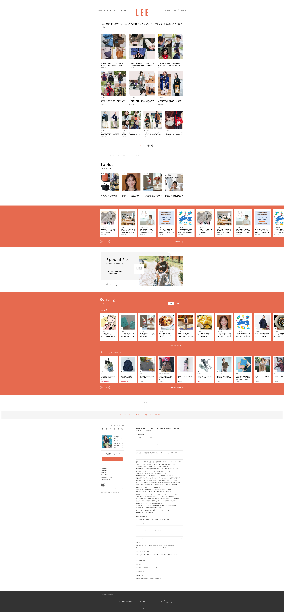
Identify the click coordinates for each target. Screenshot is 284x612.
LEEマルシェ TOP (139, 531)
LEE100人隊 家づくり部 (169, 545)
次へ (148, 145)
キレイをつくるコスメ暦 (141, 471)
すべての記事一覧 (147, 430)
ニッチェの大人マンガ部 (161, 473)
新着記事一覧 (151, 547)
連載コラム (120, 10)
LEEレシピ (106, 10)
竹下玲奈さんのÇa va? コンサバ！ (163, 489)
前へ (101, 241)
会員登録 (138, 578)
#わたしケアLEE (160, 463)
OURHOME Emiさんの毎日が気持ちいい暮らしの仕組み (147, 468)
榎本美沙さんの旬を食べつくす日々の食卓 (171, 482)
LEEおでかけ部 (158, 466)
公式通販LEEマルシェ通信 (156, 478)
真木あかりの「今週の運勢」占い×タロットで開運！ (147, 486)
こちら (117, 492)
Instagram (106, 428)
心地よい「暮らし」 (158, 545)
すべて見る (177, 241)
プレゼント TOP (139, 567)
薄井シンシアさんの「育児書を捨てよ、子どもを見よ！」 (148, 510)
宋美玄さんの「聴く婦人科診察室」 (169, 505)
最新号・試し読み (117, 443)
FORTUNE (176, 428)
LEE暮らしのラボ (166, 466)
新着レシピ (149, 445)
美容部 (162, 452)
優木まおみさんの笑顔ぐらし (142, 503)
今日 (171, 303)
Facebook (102, 428)
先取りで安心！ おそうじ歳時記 (142, 478)
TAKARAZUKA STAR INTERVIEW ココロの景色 (165, 470)
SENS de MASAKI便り (141, 498)
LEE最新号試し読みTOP (141, 438)
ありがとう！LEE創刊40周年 (173, 498)
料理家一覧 (155, 445)
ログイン (153, 578)
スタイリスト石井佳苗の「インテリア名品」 (145, 473)
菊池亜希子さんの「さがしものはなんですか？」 (164, 493)
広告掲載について (104, 467)
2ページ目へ (152, 145)
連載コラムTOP (139, 461)
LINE (122, 428)
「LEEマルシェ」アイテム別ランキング (153, 531)
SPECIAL (139, 430)
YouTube (114, 428)
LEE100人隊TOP (139, 452)
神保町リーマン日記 (174, 486)
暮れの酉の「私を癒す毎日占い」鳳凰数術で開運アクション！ (149, 507)
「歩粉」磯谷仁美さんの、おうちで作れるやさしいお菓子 (148, 496)
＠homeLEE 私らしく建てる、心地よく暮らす (145, 463)
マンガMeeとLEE (172, 500)
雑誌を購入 (116, 447)
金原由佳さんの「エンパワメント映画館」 (145, 512)
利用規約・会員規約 (104, 474)
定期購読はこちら (112, 459)
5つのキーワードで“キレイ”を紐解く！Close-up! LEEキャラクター (150, 464)
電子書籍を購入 (117, 445)
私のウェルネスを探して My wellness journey (160, 487)
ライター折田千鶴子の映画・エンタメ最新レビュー (147, 477)
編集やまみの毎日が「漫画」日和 (164, 491)
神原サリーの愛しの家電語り (142, 487)
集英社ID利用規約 (104, 470)
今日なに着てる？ (155, 452)
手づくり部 (167, 452)
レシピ (177, 303)
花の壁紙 (151, 493)
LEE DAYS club (156, 538)
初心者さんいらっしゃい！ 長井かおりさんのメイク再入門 (148, 505)
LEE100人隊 (112, 10)
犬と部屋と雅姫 (174, 484)
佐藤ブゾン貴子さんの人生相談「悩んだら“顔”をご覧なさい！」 (164, 502)
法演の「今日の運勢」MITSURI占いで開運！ (160, 484)
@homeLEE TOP (139, 545)
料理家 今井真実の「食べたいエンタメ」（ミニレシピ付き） (165, 480)
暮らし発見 (138, 454)
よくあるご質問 (104, 468)
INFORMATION (165, 519)
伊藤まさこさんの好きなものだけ (143, 502)
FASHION (139, 428)
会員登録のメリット (145, 578)
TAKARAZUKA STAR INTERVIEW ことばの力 (156, 498)
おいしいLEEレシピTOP (141, 445)
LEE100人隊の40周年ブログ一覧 (143, 556)
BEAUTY (146, 428)
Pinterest (118, 428)
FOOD (152, 428)
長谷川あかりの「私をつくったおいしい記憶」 (168, 494)
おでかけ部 (177, 452)
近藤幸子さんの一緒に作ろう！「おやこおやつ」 (146, 494)
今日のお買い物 (147, 452)
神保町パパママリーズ (164, 486)
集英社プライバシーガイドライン (107, 477)
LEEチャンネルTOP (140, 519)
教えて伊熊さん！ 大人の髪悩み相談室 (144, 480)
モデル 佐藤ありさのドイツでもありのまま (145, 475)
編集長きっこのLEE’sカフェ (142, 493)
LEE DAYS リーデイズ (170, 464)
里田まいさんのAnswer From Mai (169, 510)
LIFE (157, 428)
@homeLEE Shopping (160, 547)
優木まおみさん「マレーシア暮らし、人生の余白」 (169, 477)
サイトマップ (103, 465)
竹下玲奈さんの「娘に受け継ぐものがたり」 (145, 489)
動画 (125, 10)
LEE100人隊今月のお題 (147, 454)
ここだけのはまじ (164, 500)
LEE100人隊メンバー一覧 (169, 454)
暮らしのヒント (139, 482)
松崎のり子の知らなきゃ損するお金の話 (152, 482)
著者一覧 (146, 461)
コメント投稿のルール (105, 476)
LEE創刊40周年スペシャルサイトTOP (144, 554)
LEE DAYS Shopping (177, 538)
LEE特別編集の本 (150, 438)
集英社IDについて (104, 472)
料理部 (172, 452)
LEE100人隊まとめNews (158, 454)
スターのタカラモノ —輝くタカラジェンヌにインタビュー (160, 471)
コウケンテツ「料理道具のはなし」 (151, 500)
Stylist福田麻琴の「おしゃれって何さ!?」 (145, 470)
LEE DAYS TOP (139, 538)
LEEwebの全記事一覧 (175, 345)
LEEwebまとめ (151, 466)
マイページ (158, 578)
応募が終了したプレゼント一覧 (150, 567)
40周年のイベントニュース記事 (159, 554)
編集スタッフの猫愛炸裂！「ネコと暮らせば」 (146, 491)
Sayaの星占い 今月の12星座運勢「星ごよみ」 (170, 468)
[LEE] (142, 12)
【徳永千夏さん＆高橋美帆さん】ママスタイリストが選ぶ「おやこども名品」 (165, 461)
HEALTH (163, 428)
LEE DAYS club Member (166, 538)
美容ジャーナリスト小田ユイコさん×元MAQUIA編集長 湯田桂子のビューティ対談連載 (154, 509)
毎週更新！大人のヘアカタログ (142, 484)
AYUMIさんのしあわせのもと (168, 496)
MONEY (169, 428)
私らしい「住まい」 (149, 545)
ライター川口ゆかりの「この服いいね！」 (164, 475)
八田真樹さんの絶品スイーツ (156, 503)
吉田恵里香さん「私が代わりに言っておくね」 (172, 478)
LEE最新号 (100, 10)
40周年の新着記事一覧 (172, 554)
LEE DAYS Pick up (147, 538)
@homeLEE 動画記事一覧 (141, 547)
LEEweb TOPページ (142, 403)
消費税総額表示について (105, 479)
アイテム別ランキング (175, 387)
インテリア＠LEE (139, 500)
